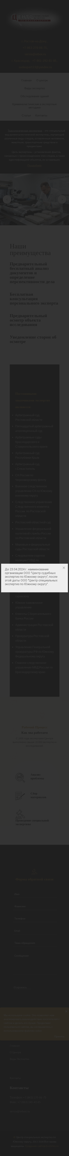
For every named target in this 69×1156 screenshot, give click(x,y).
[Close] (64, 568)
